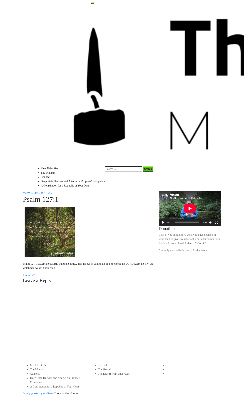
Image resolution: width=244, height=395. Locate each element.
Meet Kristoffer (49, 168)
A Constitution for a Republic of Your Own (65, 185)
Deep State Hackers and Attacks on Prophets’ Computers (73, 181)
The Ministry (48, 172)
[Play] (163, 222)
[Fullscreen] (216, 222)
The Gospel (104, 369)
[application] (190, 208)
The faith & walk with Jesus (114, 373)
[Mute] (211, 222)
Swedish (103, 365)
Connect (45, 176)
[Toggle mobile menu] (92, 3)
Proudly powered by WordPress (38, 393)
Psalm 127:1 (30, 275)
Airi (64, 393)
